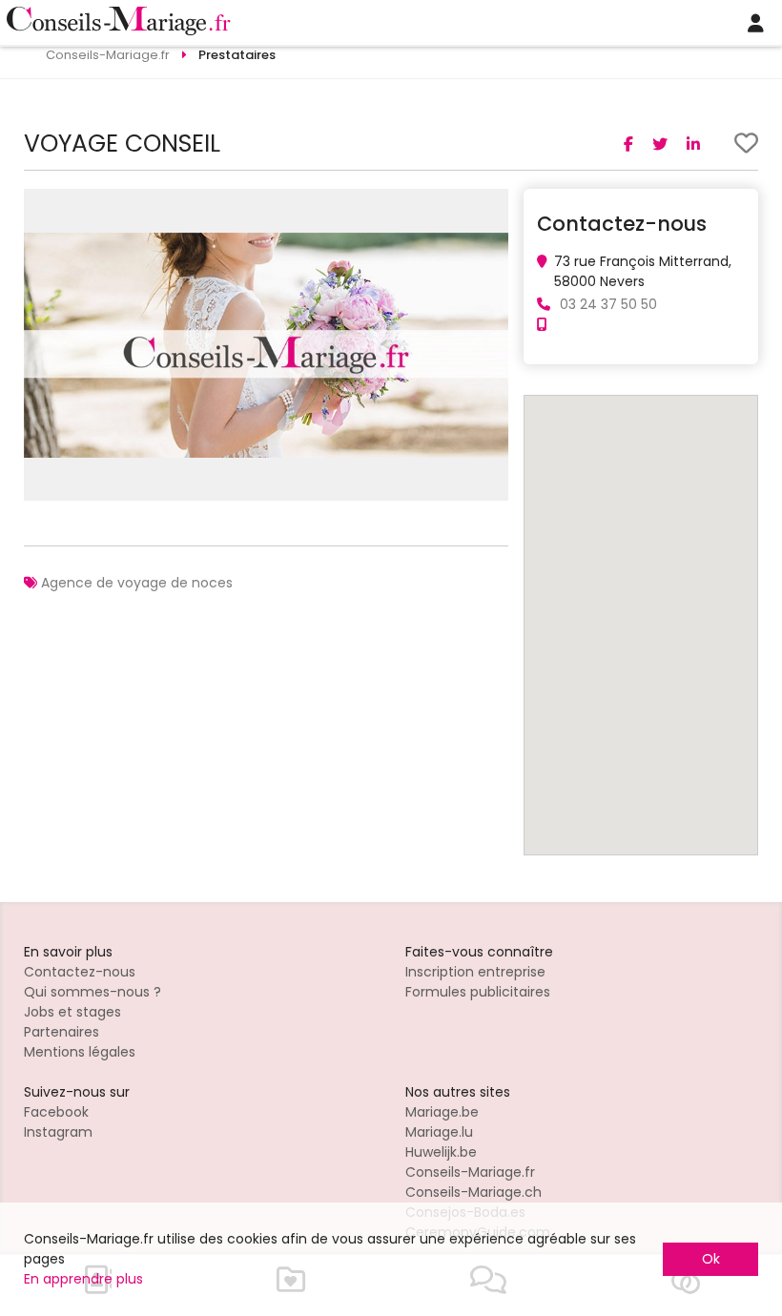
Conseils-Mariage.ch (473, 1192)
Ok (711, 1258)
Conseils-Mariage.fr (470, 1172)
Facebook (56, 1111)
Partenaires (61, 1031)
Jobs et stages (72, 1011)
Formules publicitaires (477, 991)
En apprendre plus (83, 1278)
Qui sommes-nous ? (92, 991)
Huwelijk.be (441, 1152)
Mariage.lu (439, 1131)
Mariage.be (442, 1111)
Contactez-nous (79, 971)
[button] (491, 206)
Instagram (58, 1131)
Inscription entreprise (475, 971)
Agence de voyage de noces (137, 582)
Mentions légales (79, 1051)
